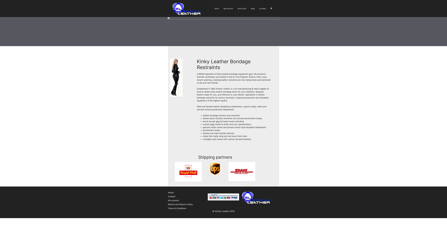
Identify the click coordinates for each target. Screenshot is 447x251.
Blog (253, 8)
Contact (262, 8)
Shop (217, 8)
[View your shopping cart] (271, 8)
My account (228, 8)
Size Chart (242, 8)
